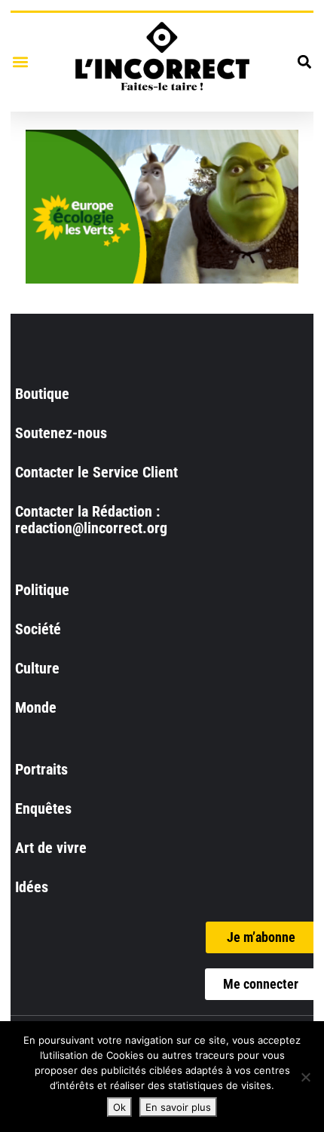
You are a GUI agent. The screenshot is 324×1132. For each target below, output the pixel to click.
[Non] (305, 1076)
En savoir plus (178, 1107)
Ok (119, 1107)
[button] (20, 62)
